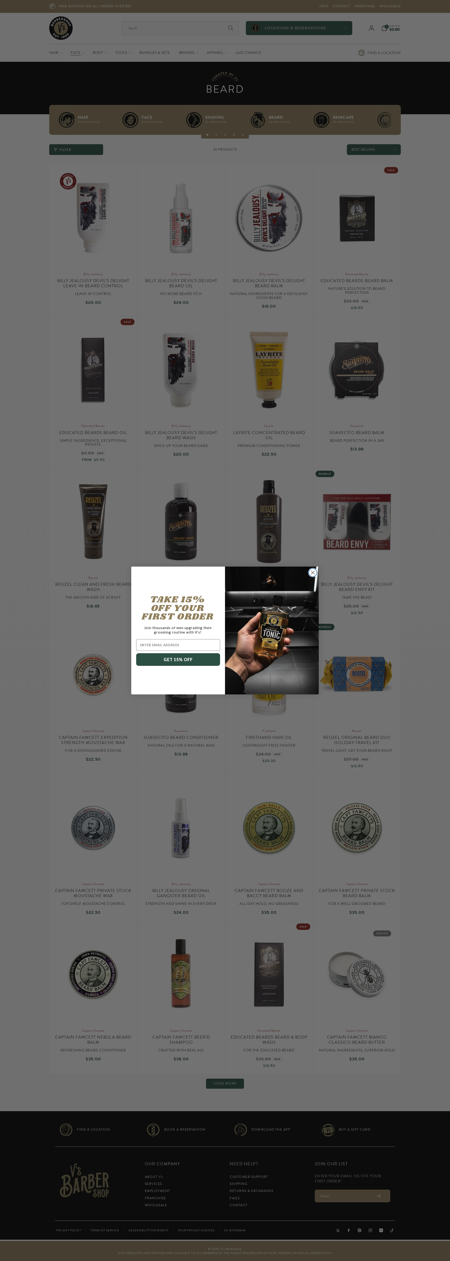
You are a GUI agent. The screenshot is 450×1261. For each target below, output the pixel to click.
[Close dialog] (313, 572)
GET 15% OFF (178, 659)
